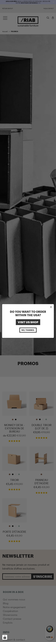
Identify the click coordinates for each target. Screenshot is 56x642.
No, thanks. (28, 330)
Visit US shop (28, 322)
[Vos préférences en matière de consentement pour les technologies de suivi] (4, 637)
